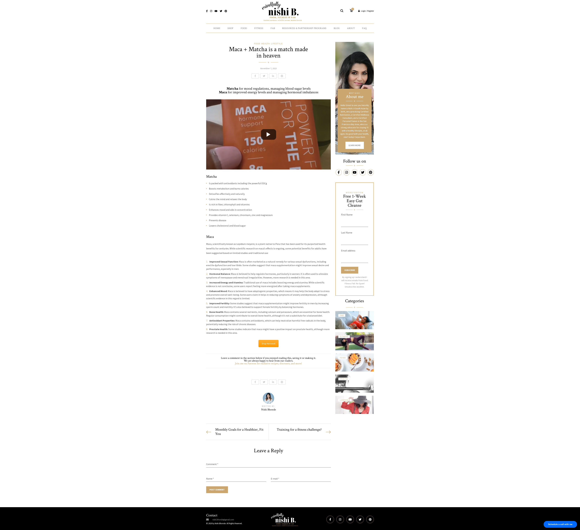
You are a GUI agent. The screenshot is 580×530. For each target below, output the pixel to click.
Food (244, 28)
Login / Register (367, 11)
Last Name (346, 232)
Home (216, 28)
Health (266, 43)
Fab (273, 28)
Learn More (355, 145)
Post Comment (217, 489)
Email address (348, 250)
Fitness (258, 28)
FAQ (364, 28)
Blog (337, 28)
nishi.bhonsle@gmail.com (223, 519)
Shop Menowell (268, 343)
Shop (230, 28)
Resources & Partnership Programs (304, 28)
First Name (347, 214)
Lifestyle (277, 43)
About (351, 28)
